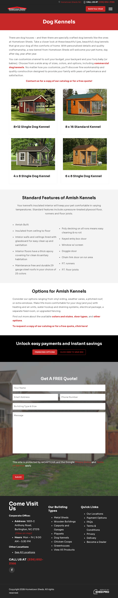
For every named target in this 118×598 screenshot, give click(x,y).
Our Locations (95, 513)
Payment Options (97, 517)
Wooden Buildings (65, 521)
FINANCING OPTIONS (45, 352)
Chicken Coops (63, 541)
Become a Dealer (96, 542)
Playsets (59, 533)
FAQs (90, 521)
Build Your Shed (95, 9)
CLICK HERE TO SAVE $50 (71, 352)
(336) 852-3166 (106, 2)
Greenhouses (62, 545)
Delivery (91, 537)
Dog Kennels (61, 537)
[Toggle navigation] (110, 9)
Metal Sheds (61, 517)
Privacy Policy (83, 462)
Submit (18, 477)
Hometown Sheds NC (71, 2)
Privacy (91, 533)
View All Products (64, 549)
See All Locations (25, 552)
